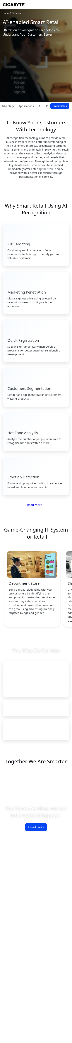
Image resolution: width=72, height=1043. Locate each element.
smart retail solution (25, 684)
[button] (36, 671)
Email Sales (60, 106)
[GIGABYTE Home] (14, 4)
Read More (34, 505)
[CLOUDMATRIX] (21, 780)
